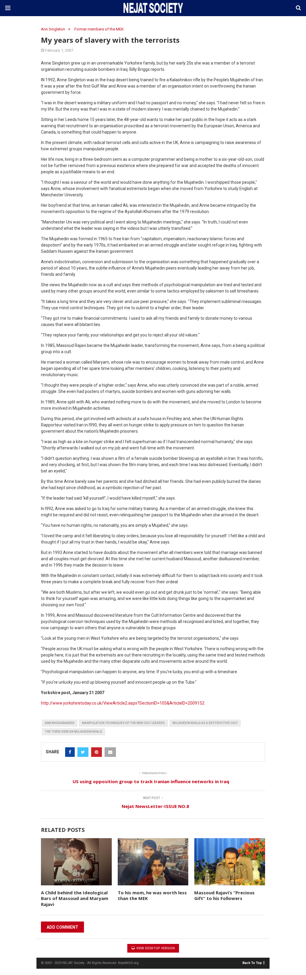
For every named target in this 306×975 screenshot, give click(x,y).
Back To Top (252, 962)
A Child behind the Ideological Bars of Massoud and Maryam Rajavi (74, 898)
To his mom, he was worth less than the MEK (152, 895)
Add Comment (62, 927)
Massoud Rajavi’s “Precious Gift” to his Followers (224, 895)
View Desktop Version (155, 948)
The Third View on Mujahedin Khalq (73, 731)
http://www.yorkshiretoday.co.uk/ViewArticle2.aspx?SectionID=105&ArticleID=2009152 (122, 703)
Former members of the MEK (99, 29)
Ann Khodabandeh (59, 723)
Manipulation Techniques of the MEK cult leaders (123, 723)
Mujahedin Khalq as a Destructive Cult (205, 723)
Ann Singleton (53, 29)
